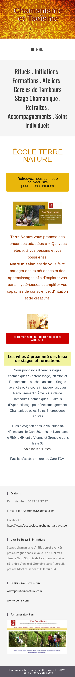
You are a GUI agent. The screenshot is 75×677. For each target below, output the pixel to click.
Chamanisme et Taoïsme (38, 14)
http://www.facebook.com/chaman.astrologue (37, 525)
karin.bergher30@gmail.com (35, 510)
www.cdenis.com (18, 600)
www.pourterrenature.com (24, 591)
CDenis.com (45, 672)
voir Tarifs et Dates (37, 449)
